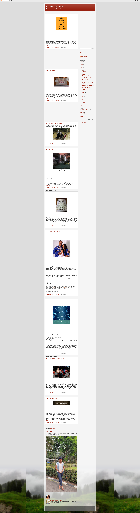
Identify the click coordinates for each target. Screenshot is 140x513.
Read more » (48, 45)
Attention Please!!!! (50, 149)
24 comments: (57, 187)
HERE (54, 287)
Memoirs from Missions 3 (51, 398)
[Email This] (61, 47)
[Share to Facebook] (64, 47)
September (84, 90)
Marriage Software (50, 300)
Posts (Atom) (52, 428)
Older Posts (74, 426)
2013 (82, 105)
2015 (82, 70)
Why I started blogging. (51, 70)
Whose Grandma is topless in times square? (55, 358)
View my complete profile (84, 57)
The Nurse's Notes (83, 116)
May (83, 96)
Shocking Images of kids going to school (54, 123)
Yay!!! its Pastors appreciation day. (53, 231)
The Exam (48, 15)
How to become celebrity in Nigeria (56, 500)
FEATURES (82, 112)
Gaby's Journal (82, 113)
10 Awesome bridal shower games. (53, 192)
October (83, 89)
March (83, 99)
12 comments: (57, 294)
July (83, 93)
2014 (82, 104)
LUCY (55, 182)
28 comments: (57, 143)
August (83, 92)
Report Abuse (83, 122)
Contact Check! (49, 431)
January (83, 102)
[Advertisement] (61, 58)
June (83, 95)
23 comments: (57, 100)
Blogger (76, 508)
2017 (82, 67)
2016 (82, 68)
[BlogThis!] (62, 47)
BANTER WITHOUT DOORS (85, 109)
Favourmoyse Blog (54, 6)
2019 (82, 64)
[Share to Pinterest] (65, 47)
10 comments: (57, 422)
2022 (82, 61)
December (84, 71)
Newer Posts (49, 426)
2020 (82, 63)
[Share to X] (63, 47)
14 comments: (57, 225)
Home (61, 426)
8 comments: (56, 47)
